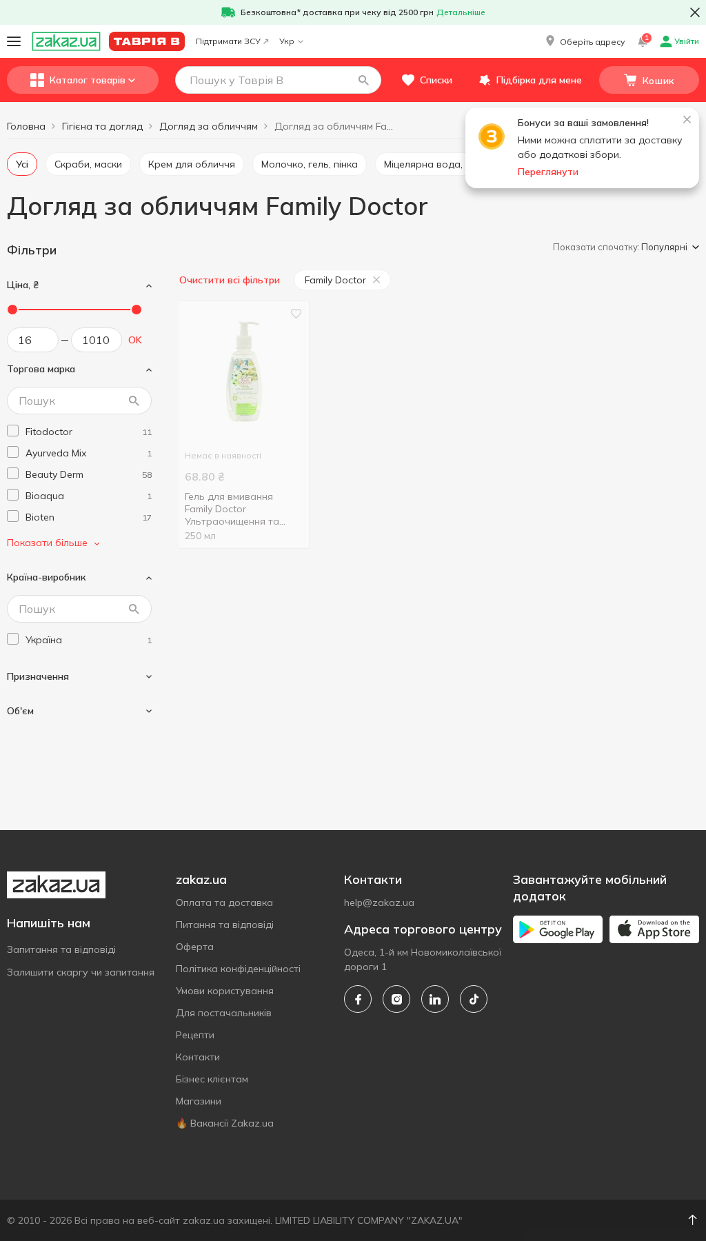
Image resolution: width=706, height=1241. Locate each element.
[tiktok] (473, 999)
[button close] (695, 12)
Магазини (198, 1101)
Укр (286, 41)
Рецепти (195, 1035)
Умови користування (225, 991)
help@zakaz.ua (379, 902)
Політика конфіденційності (238, 968)
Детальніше (460, 12)
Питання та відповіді (225, 924)
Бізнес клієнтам (212, 1079)
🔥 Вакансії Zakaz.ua (225, 1123)
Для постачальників (224, 1013)
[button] (584, 41)
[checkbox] (13, 430)
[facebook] (358, 999)
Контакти (198, 1057)
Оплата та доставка (224, 902)
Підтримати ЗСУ (228, 41)
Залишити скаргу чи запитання (80, 972)
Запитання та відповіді (61, 949)
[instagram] (396, 999)
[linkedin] (435, 999)
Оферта (195, 946)
